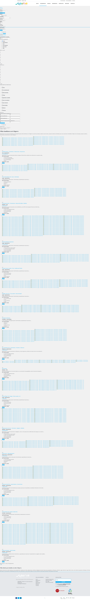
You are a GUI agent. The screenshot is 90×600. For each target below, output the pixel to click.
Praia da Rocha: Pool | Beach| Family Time (9, 511)
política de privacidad (66, 583)
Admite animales (5, 92)
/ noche (7, 161)
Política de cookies (49, 580)
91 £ (5, 463)
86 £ (5, 251)
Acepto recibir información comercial (62, 586)
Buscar (1, 7)
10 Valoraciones (5, 430)
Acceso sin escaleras (5, 100)
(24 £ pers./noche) (5, 554)
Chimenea (4, 110)
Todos (4, 41)
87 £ (5, 327)
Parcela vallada (4, 105)
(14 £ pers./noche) (5, 271)
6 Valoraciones (4, 205)
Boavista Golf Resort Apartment (8, 241)
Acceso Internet (5, 102)
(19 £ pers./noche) (5, 156)
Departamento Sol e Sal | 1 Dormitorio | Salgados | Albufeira (13, 428)
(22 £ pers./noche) (5, 246)
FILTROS (1, 8)
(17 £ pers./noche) (5, 321)
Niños (1, 21)
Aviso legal (47, 581)
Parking (3, 95)
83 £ (5, 357)
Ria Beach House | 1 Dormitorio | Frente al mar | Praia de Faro (13, 151)
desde (3, 161)
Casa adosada (5, 45)
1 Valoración (4, 398)
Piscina (3, 87)
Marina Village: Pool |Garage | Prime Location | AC (11, 396)
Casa (3, 43)
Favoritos (73, 0)
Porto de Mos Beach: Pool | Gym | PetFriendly (10, 176)
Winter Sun (61, 3)
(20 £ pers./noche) (5, 180)
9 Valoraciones (4, 350)
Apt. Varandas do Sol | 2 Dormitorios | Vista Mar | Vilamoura (13, 347)
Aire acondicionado (5, 90)
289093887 (19, 581)
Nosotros (67, 3)
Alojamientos (43, 3)
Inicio (37, 3)
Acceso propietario (68, 0)
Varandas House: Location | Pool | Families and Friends (12, 268)
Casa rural (4, 46)
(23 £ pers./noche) (5, 458)
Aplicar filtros (2, 123)
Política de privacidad (49, 582)
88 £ (5, 406)
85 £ (5, 277)
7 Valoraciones (4, 486)
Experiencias (54, 3)
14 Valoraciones (5, 244)
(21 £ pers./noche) (5, 297)
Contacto (73, 3)
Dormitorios (2, 27)
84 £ (5, 377)
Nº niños (1, 25)
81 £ (5, 213)
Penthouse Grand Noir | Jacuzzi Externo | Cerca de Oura (12, 484)
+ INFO (3, 163)
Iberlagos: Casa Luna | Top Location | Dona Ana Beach (12, 293)
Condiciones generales (50, 579)
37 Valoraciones (5, 153)
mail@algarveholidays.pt (22, 583)
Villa (3, 48)
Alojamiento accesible (6, 97)
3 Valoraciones (4, 552)
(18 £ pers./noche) (5, 515)
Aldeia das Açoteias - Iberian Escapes (8, 550)
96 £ (5, 560)
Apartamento (5, 42)
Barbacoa (3, 107)
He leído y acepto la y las (63, 584)
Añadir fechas (2, 12)
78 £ (5, 161)
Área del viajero (63, 0)
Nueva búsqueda (3, 35)
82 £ (5, 185)
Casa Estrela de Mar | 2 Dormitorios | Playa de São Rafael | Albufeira (14, 203)
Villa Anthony (4, 368)
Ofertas (49, 3)
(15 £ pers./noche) (5, 400)
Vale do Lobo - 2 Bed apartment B (8, 453)
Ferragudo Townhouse (6, 317)
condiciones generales (62, 584)
